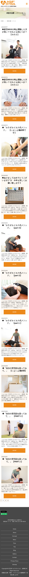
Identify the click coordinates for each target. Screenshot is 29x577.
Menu (14, 539)
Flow (14, 543)
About (14, 532)
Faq (15, 546)
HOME (2, 21)
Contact (14, 557)
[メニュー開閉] (27, 4)
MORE (14, 71)
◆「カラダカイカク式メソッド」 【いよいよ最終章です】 (14, 130)
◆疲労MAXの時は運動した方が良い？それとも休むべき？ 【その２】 (14, 32)
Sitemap (14, 564)
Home (14, 529)
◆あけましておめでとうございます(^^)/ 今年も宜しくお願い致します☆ (14, 180)
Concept (14, 536)
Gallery (14, 554)
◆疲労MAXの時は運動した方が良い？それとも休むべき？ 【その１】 (14, 82)
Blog (14, 550)
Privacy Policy (14, 561)
